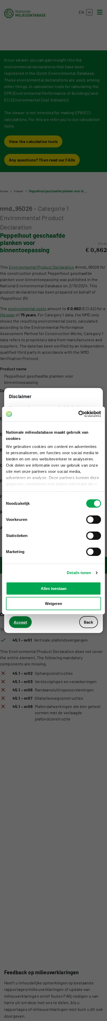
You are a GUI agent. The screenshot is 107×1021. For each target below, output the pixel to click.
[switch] (93, 519)
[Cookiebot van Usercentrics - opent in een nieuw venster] (78, 414)
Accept (20, 622)
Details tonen (79, 572)
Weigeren (53, 603)
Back (88, 622)
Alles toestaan (53, 588)
